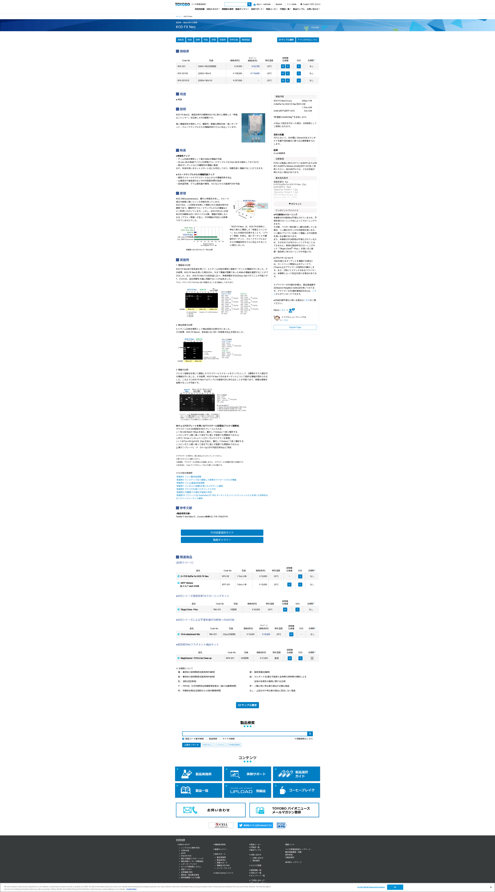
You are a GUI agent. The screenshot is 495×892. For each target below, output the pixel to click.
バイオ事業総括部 (198, 4)
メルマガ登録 (255, 865)
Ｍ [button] (285, 609)
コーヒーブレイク (224, 868)
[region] (247, 887)
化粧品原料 (289, 857)
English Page (295, 327)
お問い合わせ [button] (312, 9)
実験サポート (222, 863)
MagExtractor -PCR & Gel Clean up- (196, 658)
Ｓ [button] (300, 576)
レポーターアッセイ (189, 864)
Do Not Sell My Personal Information (371, 887)
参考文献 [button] (234, 40)
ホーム (178, 16)
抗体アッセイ (186, 869)
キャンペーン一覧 (257, 876)
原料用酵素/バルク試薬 (190, 878)
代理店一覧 (254, 847)
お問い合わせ (258, 858)
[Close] (491, 887)
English (306, 4)
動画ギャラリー (242, 9)
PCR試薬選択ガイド (222, 532)
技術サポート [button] (257, 9)
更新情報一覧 (255, 870)
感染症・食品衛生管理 (190, 875)
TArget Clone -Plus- (189, 609)
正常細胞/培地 (187, 872)
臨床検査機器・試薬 (293, 852)
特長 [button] (206, 40)
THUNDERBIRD (234, 745)
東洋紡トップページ (293, 862)
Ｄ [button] (289, 584)
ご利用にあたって (257, 880)
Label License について (224, 873)
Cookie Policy (131, 889)
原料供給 (288, 855)
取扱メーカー (272, 9)
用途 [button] (190, 40)
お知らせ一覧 (255, 873)
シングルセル (219, 745)
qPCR (183, 853)
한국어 (317, 4)
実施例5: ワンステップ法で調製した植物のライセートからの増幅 (206, 480)
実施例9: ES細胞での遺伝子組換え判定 (194, 492)
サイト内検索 (291, 4)
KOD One (207, 745)
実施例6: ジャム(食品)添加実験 (190, 483)
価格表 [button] (181, 40)
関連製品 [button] (246, 40)
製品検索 (279, 4)
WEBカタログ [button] (212, 9)
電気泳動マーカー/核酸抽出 (192, 861)
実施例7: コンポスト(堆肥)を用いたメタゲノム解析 (199, 486)
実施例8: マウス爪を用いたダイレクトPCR (196, 489)
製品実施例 (221, 857)
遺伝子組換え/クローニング (192, 859)
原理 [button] (214, 40)
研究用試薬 (200, 9)
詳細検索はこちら (304, 739)
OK (395, 887)
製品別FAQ (221, 860)
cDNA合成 (185, 850)
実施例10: (181, 495)
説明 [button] (198, 40)
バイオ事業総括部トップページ (298, 849)
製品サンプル (299, 9)
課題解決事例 (227, 9)
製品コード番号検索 (264, 4)
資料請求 (256, 861)
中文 (312, 4)
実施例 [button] (223, 40)
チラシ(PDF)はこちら (307, 40)
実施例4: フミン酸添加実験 (188, 477)
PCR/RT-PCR (186, 856)
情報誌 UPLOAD (223, 865)
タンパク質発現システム (191, 867)
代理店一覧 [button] (285, 9)
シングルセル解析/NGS (190, 848)
